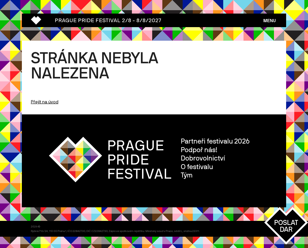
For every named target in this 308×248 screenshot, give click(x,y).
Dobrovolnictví (203, 158)
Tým (187, 175)
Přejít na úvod (44, 101)
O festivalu (197, 166)
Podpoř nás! (199, 150)
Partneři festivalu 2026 (215, 141)
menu (269, 20)
